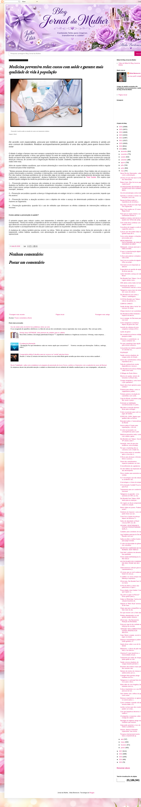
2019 (121, 146)
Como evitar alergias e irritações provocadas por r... (130, 237)
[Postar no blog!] (30, 246)
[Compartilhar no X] (32, 246)
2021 (121, 140)
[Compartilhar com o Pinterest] (36, 246)
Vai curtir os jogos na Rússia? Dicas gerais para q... (129, 595)
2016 (121, 754)
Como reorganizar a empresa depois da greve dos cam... (129, 323)
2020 (121, 143)
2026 (121, 127)
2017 (121, 751)
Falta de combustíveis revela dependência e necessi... (129, 365)
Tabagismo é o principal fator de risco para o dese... (130, 681)
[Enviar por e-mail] (28, 246)
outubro (123, 157)
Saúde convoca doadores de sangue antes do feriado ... (129, 356)
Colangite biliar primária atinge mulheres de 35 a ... (129, 676)
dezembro (124, 151)
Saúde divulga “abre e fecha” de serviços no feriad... (130, 307)
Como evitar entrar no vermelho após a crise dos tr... (130, 453)
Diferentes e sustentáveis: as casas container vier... (129, 340)
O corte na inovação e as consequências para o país (129, 431)
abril (122, 739)
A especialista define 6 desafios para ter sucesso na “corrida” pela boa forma (44, 354)
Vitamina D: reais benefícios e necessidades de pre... (130, 654)
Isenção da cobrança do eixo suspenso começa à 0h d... (129, 328)
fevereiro (124, 745)
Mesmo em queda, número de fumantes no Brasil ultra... (129, 377)
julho (122, 165)
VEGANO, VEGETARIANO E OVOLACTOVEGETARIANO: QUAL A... (130, 527)
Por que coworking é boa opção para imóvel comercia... (130, 344)
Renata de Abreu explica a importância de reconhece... (130, 201)
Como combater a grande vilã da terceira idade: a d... (130, 703)
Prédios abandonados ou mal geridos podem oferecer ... (129, 616)
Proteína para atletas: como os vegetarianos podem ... (130, 390)
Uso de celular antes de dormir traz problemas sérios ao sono (30, 327)
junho (123, 168)
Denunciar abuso (123, 768)
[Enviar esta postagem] (24, 246)
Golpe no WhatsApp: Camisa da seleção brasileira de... (130, 600)
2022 (121, 138)
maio (122, 171)
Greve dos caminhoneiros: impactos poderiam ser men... (130, 462)
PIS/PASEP (124, 352)
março (123, 742)
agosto (123, 162)
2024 (121, 132)
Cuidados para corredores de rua (130, 532)
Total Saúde (91, 177)
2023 (121, 135)
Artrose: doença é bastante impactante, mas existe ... (129, 730)
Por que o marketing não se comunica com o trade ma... (130, 449)
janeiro (123, 747)
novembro (124, 154)
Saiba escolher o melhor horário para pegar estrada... (130, 540)
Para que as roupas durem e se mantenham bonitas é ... (130, 214)
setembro (124, 160)
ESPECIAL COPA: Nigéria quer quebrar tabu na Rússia (130, 417)
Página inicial (60, 314)
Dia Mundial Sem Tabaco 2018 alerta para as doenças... (130, 499)
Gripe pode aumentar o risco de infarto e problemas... (130, 726)
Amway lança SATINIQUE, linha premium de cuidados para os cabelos (42, 332)
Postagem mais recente (17, 314)
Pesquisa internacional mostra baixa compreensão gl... (130, 735)
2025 (121, 129)
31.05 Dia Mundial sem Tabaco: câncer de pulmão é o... (130, 300)
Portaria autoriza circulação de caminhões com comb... (130, 395)
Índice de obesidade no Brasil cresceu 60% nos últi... (129, 522)
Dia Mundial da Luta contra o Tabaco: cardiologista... (129, 295)
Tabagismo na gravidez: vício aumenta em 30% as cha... (129, 495)
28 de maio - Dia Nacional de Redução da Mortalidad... (129, 621)
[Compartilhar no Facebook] (34, 246)
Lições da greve (125, 332)
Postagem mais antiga (102, 314)
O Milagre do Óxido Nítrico (128, 373)
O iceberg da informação (27, 343)
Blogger (91, 792)
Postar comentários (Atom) (23, 318)
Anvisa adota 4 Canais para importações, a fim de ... (129, 426)
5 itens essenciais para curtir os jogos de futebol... (130, 413)
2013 (121, 762)
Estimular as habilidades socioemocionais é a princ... (130, 404)
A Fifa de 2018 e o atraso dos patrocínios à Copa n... (129, 586)
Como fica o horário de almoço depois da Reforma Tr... (130, 517)
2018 (121, 149)
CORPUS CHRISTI (126, 303)
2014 (121, 759)
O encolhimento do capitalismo (130, 466)
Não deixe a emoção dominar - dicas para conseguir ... (130, 408)
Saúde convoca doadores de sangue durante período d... (129, 663)
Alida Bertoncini (135, 73)
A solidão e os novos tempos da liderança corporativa (130, 577)
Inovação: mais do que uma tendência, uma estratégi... (129, 444)
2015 (121, 757)
